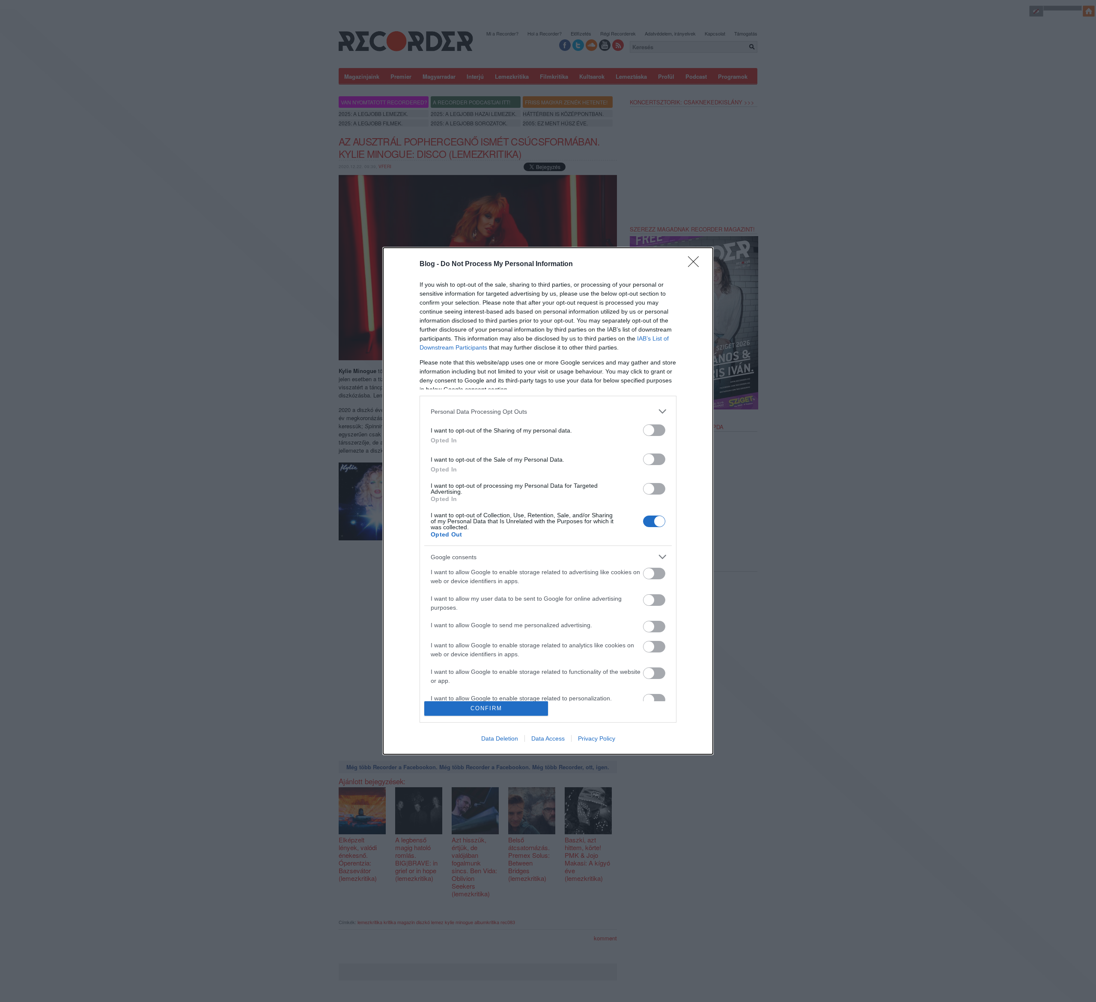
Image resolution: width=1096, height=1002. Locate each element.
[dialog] (548, 501)
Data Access (548, 738)
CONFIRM (486, 708)
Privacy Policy (596, 738)
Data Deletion (499, 738)
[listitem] (548, 411)
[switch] (654, 430)
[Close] (696, 264)
